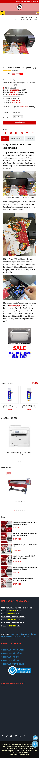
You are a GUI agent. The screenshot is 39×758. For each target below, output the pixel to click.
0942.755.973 (17, 100)
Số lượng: (6, 117)
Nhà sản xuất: (7, 80)
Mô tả (5, 138)
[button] (36, 13)
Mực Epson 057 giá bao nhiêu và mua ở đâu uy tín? (25, 546)
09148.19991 (13, 92)
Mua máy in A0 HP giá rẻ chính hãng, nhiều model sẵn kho (25, 568)
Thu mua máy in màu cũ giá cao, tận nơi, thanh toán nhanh (25, 534)
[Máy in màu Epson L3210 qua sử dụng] (19, 7)
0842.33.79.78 (14, 90)
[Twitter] (11, 132)
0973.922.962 (13, 94)
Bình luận (30, 138)
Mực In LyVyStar (15, 306)
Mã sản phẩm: (7, 83)
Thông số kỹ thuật (17, 138)
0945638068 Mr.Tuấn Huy (30, 1)
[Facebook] (5, 132)
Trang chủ (24, 17)
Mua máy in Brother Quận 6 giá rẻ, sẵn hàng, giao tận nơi (24, 580)
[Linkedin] (16, 132)
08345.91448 (24, 107)
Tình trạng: (6, 112)
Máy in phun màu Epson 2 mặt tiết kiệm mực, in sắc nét (24, 557)
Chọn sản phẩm (19, 122)
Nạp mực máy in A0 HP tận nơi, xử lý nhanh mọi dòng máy (25, 523)
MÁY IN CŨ (33, 17)
